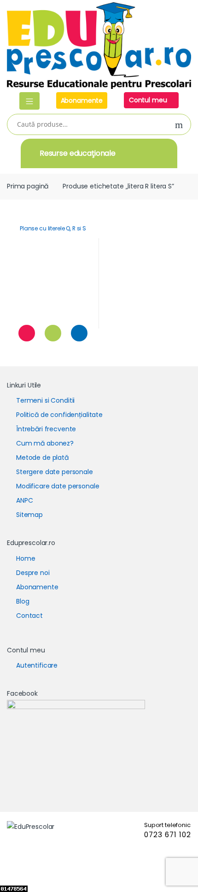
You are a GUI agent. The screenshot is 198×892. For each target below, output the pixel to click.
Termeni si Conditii (45, 400)
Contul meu (149, 100)
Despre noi (33, 572)
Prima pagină (27, 186)
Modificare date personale (57, 486)
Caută (179, 125)
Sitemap (29, 514)
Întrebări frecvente (46, 429)
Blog (22, 601)
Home (25, 558)
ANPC (24, 500)
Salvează (26, 333)
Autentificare (37, 665)
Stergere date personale (54, 471)
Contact (29, 615)
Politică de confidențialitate (59, 414)
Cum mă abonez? (45, 443)
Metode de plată (42, 457)
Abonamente (82, 100)
